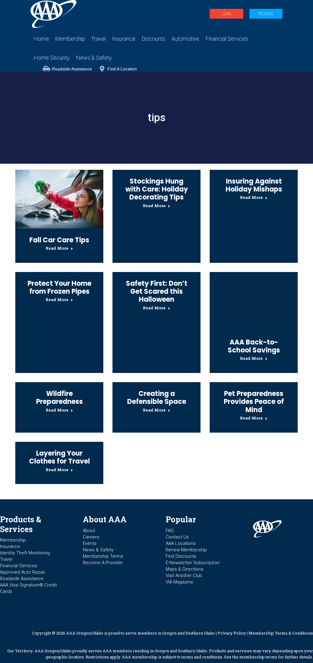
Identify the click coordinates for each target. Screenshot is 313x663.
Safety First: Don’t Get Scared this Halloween (156, 291)
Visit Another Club (184, 575)
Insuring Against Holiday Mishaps (254, 185)
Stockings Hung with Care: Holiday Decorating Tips (156, 189)
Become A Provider (103, 562)
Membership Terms (103, 556)
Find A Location (122, 68)
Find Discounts (181, 556)
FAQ (170, 530)
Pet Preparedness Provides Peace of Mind (254, 402)
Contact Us (177, 537)
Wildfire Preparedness (59, 397)
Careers (91, 537)
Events (90, 543)
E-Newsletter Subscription (192, 562)
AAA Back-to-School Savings (254, 346)
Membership (13, 540)
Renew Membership (186, 550)
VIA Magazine (179, 582)
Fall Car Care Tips (59, 240)
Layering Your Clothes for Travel (59, 457)
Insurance (10, 546)
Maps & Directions (185, 569)
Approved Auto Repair (22, 572)
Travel (6, 559)
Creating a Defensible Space (156, 397)
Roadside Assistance (72, 68)
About (89, 530)
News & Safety (98, 550)
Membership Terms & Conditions (281, 633)
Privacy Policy (232, 633)
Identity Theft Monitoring (25, 553)
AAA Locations (181, 543)
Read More (57, 248)
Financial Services (18, 565)
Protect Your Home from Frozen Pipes (59, 287)
